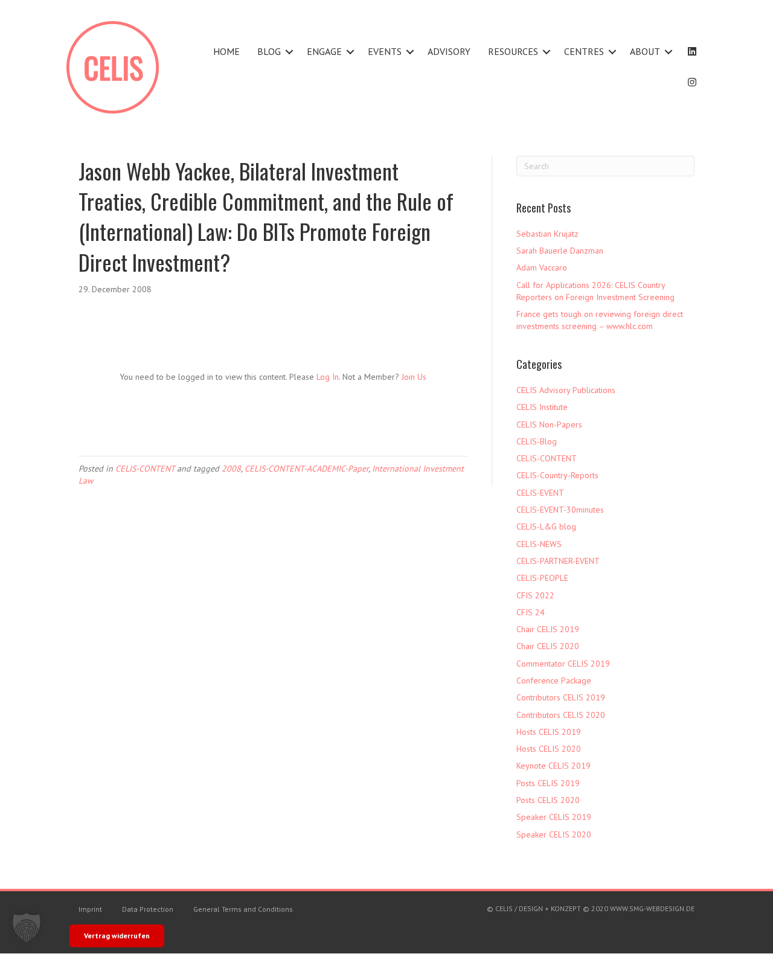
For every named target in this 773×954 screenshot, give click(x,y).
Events (385, 51)
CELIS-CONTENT (145, 468)
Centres (584, 51)
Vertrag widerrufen (117, 935)
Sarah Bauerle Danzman (559, 250)
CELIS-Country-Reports (557, 475)
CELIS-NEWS (539, 544)
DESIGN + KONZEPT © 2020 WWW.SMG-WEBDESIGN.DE (606, 908)
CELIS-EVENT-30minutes (560, 509)
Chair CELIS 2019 (547, 629)
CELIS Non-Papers (549, 424)
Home (226, 51)
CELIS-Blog (536, 441)
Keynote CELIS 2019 (553, 765)
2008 (231, 468)
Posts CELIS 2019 (548, 783)
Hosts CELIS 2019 (548, 731)
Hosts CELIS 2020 (548, 748)
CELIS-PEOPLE (542, 577)
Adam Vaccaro (541, 267)
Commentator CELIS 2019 (563, 663)
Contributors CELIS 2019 (560, 697)
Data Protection (147, 909)
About (645, 51)
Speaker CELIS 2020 (553, 834)
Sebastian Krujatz (547, 233)
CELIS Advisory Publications (565, 390)
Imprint (90, 909)
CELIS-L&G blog (546, 526)
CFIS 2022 (535, 595)
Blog (269, 51)
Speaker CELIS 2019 (553, 817)
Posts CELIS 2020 (548, 800)
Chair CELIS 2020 (547, 646)
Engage (324, 51)
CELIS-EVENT (540, 492)
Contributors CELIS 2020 (560, 714)
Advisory (449, 51)
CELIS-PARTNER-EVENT (558, 560)
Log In (327, 376)
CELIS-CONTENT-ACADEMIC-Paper (306, 468)
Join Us (414, 376)
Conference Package (553, 680)
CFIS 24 (530, 612)
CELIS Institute (542, 407)
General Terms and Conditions (243, 909)
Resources (513, 51)
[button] (289, 51)
